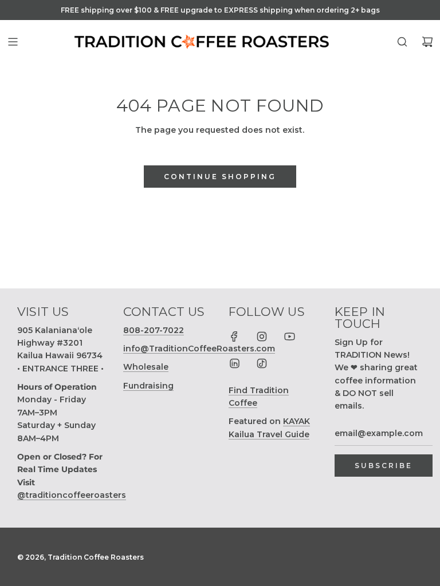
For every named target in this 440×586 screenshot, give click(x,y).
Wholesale (145, 367)
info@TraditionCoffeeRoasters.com (199, 348)
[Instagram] (261, 336)
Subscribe (383, 465)
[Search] (402, 41)
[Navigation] (12, 41)
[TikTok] (261, 363)
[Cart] (427, 41)
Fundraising (148, 386)
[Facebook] (234, 336)
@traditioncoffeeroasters (71, 495)
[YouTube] (289, 336)
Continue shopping (220, 176)
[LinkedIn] (234, 363)
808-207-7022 (153, 330)
